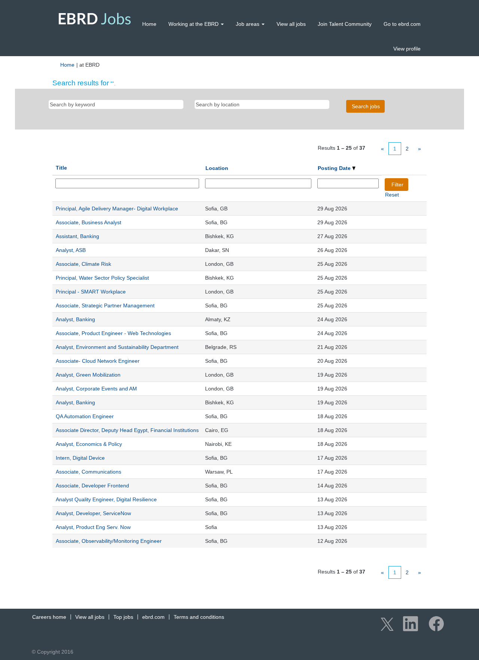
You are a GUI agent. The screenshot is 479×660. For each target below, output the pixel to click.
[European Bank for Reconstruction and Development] (95, 18)
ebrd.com (153, 617)
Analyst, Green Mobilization (88, 375)
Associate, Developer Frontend (92, 486)
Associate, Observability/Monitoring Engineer (109, 541)
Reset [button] (392, 195)
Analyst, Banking (75, 319)
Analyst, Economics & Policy (89, 444)
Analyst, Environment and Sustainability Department (117, 347)
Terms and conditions (199, 617)
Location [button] (216, 168)
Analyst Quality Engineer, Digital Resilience (106, 499)
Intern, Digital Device (80, 458)
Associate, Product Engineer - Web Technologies (113, 333)
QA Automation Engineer (85, 416)
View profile (407, 49)
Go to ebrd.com (402, 24)
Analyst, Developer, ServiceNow (93, 513)
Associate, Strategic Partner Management (105, 305)
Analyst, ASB (71, 250)
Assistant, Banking (77, 236)
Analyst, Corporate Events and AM (96, 389)
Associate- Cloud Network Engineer (98, 361)
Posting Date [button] (335, 168)
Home (149, 24)
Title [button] (61, 168)
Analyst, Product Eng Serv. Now (93, 527)
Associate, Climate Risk (83, 264)
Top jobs (123, 617)
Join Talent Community (345, 24)
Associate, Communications (88, 472)
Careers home (49, 617)
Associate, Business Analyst (88, 222)
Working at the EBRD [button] (194, 24)
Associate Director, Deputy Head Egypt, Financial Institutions (127, 430)
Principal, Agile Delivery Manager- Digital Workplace (117, 209)
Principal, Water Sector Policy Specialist (102, 278)
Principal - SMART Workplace (91, 292)
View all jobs (291, 24)
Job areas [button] (248, 24)
